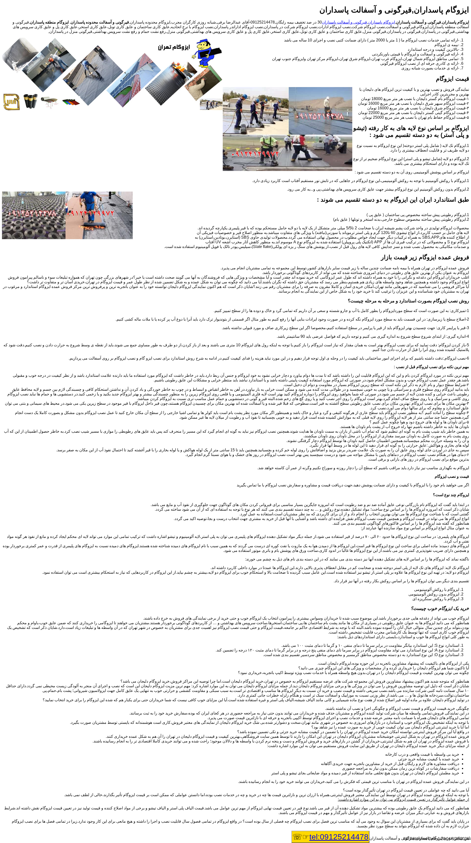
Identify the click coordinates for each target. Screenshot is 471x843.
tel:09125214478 (338, 836)
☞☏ (330, 836)
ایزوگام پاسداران (381, 22)
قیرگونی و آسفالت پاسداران (344, 22)
